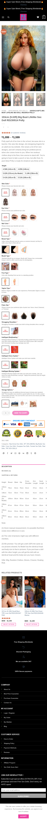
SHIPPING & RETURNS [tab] (10, 475)
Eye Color (5, 208)
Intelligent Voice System (10, 356)
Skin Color (6, 183)
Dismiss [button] (23, 5)
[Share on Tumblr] (31, 453)
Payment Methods (10, 748)
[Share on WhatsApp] (3, 453)
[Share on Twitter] (11, 453)
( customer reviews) (18, 133)
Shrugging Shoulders (9, 322)
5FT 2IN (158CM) (29, 444)
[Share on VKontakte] (23, 453)
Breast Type (6, 239)
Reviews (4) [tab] (6, 471)
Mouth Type (6, 256)
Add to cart (20, 413)
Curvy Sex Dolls (11, 446)
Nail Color (5, 223)
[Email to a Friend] (15, 453)
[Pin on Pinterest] (19, 453)
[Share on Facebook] (7, 453)
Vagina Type (6, 288)
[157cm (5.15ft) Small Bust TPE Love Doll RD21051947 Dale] (12, 592)
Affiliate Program (9, 763)
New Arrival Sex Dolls (18, 111)
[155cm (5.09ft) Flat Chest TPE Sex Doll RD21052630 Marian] (35, 592)
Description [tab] (7, 466)
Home (4, 111)
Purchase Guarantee (11, 698)
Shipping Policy (9, 743)
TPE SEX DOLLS (11, 448)
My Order (7, 717)
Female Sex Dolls (36, 446)
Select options (8, 624)
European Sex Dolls (23, 446)
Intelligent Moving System (11, 371)
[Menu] (3, 17)
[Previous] (5, 58)
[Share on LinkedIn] (27, 453)
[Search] (8, 17)
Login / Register (9, 713)
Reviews (7, 752)
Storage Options (8, 390)
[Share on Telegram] (35, 453)
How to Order (8, 739)
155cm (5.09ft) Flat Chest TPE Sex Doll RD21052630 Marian (34, 613)
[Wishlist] (38, 17)
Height (4, 166)
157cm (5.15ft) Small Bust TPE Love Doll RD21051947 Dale (11, 613)
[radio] (9, 169)
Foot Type (5, 273)
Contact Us (7, 702)
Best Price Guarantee (11, 694)
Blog (5, 726)
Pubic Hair (6, 305)
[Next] (42, 58)
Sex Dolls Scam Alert (11, 767)
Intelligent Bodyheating (10, 337)
